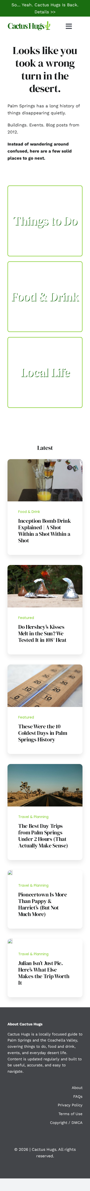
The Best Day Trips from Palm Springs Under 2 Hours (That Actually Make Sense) (43, 835)
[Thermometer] (45, 666)
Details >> (45, 11)
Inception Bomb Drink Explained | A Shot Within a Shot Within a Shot (44, 530)
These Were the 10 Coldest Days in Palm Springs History (42, 733)
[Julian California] (10, 940)
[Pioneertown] (10, 872)
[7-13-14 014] (45, 566)
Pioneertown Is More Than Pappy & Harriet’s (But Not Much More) (42, 904)
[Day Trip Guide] (45, 766)
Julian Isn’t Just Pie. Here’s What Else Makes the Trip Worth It (43, 972)
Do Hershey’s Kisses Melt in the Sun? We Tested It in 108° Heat (42, 633)
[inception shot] (45, 461)
